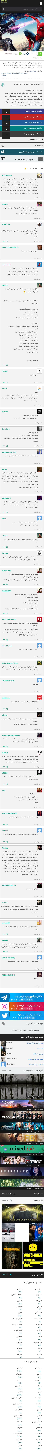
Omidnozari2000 (8, 680)
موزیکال (38, 1433)
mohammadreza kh (9, 885)
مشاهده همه (5, 1071)
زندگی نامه (37, 1398)
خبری (38, 1392)
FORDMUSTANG (8, 975)
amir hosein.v (6, 265)
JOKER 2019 (6, 571)
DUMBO (5, 371)
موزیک (19, 1427)
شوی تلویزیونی (16, 1398)
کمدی (38, 1445)
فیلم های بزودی (37, 1274)
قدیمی (38, 1415)
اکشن (19, 1368)
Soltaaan (5, 553)
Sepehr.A (5, 204)
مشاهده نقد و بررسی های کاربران (31, 151)
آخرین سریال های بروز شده (33, 1070)
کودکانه (19, 1354)
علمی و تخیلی (16, 1324)
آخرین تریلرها (38, 1200)
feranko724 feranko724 (10, 247)
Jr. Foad (5, 412)
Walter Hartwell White (10, 663)
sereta (4, 518)
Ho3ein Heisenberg (8, 958)
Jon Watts (32, 71)
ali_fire (4, 715)
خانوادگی (18, 1386)
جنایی (19, 1380)
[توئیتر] (22, 1019)
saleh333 (5, 285)
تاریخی (38, 1374)
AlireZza (5, 848)
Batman (40, 1048)
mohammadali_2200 (9, 452)
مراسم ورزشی (36, 1421)
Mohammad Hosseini (9, 813)
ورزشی (38, 1439)
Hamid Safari (7, 646)
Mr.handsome (7, 175)
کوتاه (19, 1445)
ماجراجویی (17, 1415)
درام (19, 1392)
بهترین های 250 (38, 1054)
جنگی (38, 1386)
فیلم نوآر (18, 1409)
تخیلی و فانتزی (16, 1295)
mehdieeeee (6, 698)
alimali (4, 388)
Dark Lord (6, 429)
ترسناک (18, 1374)
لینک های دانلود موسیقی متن (33, 128)
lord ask (5, 831)
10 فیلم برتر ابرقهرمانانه (36, 1064)
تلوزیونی (37, 1380)
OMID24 (5, 773)
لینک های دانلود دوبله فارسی (33, 117)
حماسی (18, 1306)
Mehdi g (5, 753)
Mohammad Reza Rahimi (11, 735)
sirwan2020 (6, 923)
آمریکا (24, 54)
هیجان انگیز (17, 1433)
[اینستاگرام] (22, 1010)
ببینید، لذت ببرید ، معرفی (35, 1059)
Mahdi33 (5, 903)
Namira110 (6, 224)
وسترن (19, 1439)
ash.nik (4, 469)
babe (3, 790)
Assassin (5, 940)
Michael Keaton (6, 73)
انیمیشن (37, 1368)
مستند (19, 1421)
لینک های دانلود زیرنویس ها (33, 134)
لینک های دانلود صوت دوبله (33, 122)
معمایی (38, 1427)
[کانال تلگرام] (22, 1001)
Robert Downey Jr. (18, 73)
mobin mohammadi (9, 620)
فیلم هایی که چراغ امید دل (35, 1043)
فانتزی (38, 1409)
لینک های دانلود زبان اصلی (33, 111)
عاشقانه (38, 1404)
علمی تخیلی (17, 1404)
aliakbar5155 (6, 498)
